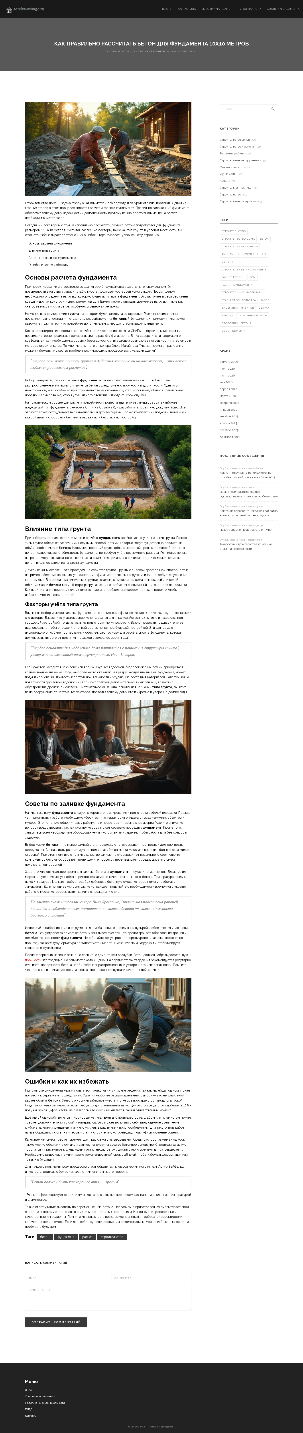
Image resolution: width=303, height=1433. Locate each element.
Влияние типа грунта (43, 250)
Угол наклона (250, 9)
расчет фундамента (237, 285)
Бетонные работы (235, 153)
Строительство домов (238, 139)
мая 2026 (226, 382)
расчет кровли (233, 277)
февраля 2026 (230, 402)
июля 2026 (227, 368)
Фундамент (231, 173)
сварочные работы (253, 315)
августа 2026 (229, 361)
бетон (44, 1237)
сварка (264, 307)
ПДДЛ (28, 1409)
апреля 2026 (229, 389)
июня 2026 (227, 375)
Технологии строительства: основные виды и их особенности (246, 546)
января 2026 (229, 409)
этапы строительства (239, 300)
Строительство (233, 194)
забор (265, 300)
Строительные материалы (241, 201)
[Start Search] (273, 108)
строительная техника (240, 246)
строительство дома (238, 238)
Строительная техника (238, 187)
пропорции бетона (237, 323)
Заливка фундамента (283, 9)
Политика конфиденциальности (45, 1402)
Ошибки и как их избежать (48, 265)
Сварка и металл (235, 167)
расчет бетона (255, 254)
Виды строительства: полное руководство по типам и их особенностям (249, 494)
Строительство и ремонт (240, 146)
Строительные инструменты (243, 160)
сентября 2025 (230, 437)
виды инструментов (238, 307)
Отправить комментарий (56, 1322)
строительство (112, 1237)
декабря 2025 (229, 416)
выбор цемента (234, 330)
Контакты (31, 1415)
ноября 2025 (228, 423)
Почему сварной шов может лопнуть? (246, 529)
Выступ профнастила (179, 9)
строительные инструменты (244, 269)
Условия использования (40, 1396)
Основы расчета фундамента (50, 243)
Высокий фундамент (217, 9)
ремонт (227, 315)
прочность (33, 960)
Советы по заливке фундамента (52, 258)
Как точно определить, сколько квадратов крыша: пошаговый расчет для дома (249, 513)
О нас (28, 1390)
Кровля (228, 180)
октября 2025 (229, 430)
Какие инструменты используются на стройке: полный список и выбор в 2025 (247, 475)
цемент (227, 261)
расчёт (87, 1237)
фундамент (65, 1237)
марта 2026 (228, 396)
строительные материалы (242, 292)
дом (252, 277)
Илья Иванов (155, 51)
